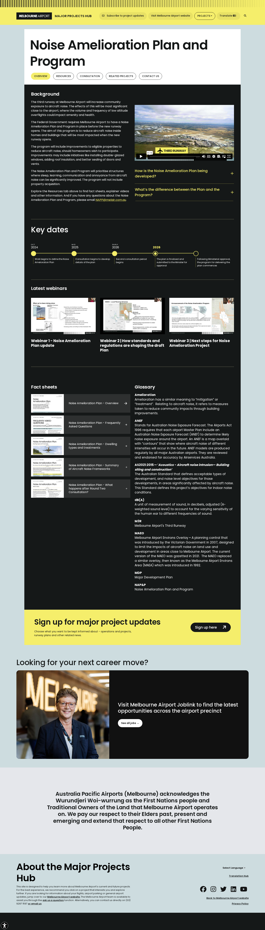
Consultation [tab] (90, 76)
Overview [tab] (40, 76)
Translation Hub (239, 876)
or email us (34, 903)
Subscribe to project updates (125, 15)
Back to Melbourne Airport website (227, 898)
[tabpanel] (132, 345)
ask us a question (53, 900)
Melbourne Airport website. (63, 897)
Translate (226, 15)
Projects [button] (203, 16)
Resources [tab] (63, 76)
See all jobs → (130, 723)
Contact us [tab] (150, 76)
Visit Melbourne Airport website (170, 15)
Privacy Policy (240, 903)
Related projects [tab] (121, 76)
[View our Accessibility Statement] (4, 925)
